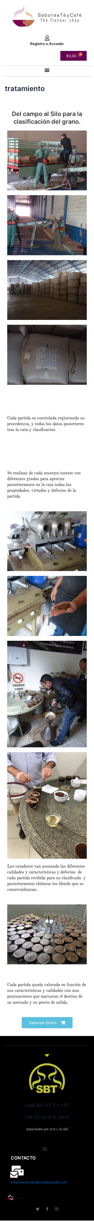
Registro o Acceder (47, 43)
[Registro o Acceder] (47, 38)
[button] (47, 70)
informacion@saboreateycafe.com (39, 1182)
